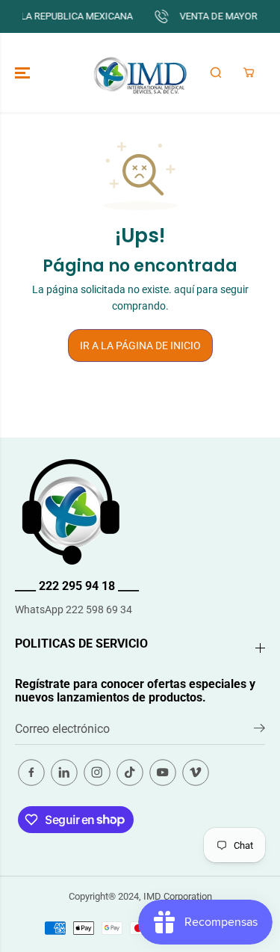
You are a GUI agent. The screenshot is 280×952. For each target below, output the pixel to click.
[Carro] (248, 72)
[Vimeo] (195, 772)
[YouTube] (162, 772)
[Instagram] (97, 772)
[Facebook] (31, 772)
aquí (184, 289)
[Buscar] (215, 72)
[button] (24, 72)
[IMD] (140, 72)
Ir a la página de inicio (140, 345)
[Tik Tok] (129, 772)
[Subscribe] (259, 730)
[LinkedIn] (64, 772)
